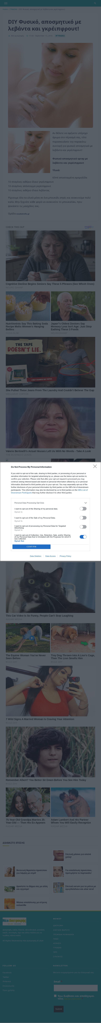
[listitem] (50, 503)
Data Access (50, 556)
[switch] (83, 508)
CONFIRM (31, 547)
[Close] (95, 467)
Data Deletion (35, 556)
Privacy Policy (65, 556)
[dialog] (50, 511)
